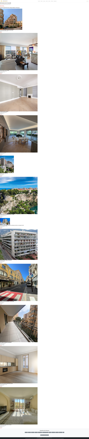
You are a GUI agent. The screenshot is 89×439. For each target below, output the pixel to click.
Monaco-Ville (53, 432)
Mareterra (26, 432)
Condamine (32, 432)
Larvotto (50, 432)
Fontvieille (36, 432)
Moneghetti (57, 432)
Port (63, 432)
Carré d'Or (29, 432)
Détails (1, 32)
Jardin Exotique (40, 432)
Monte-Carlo (60, 432)
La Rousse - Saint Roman (45, 432)
